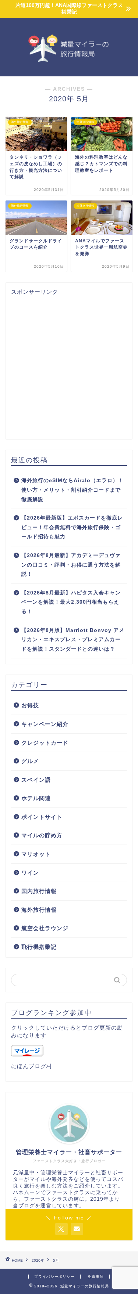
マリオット (36, 854)
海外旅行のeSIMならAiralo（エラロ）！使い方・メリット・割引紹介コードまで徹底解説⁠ (72, 490)
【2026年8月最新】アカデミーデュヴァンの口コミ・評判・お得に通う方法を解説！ (71, 565)
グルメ (30, 761)
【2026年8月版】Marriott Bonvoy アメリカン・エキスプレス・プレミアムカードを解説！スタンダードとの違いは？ (72, 640)
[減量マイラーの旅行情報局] (69, 70)
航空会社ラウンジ (44, 928)
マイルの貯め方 (42, 835)
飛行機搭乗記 (39, 947)
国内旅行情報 (39, 891)
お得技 (30, 705)
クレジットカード (44, 743)
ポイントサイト (42, 817)
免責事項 (96, 1277)
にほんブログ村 (31, 1066)
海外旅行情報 (39, 910)
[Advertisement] (69, 365)
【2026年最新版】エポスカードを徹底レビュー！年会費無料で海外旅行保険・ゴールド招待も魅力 (72, 527)
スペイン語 (36, 780)
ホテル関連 (36, 798)
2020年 (38, 1260)
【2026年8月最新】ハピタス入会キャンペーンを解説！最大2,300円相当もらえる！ (71, 602)
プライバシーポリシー (54, 1277)
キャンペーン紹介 (44, 724)
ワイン (30, 873)
